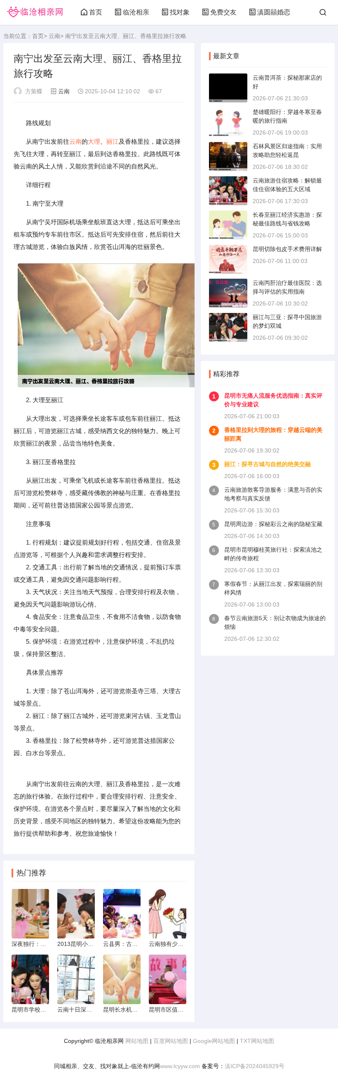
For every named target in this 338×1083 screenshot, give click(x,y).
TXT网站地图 (257, 1041)
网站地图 (136, 1041)
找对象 (180, 12)
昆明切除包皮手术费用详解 (287, 249)
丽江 (112, 141)
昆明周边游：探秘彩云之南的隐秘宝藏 (273, 524)
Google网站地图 (214, 1041)
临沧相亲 (136, 12)
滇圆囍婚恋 (273, 12)
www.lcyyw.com (180, 1066)
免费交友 (223, 12)
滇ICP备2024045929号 (254, 1066)
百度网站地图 (170, 1041)
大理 (94, 141)
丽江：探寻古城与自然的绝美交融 (267, 464)
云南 (54, 36)
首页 (95, 12)
